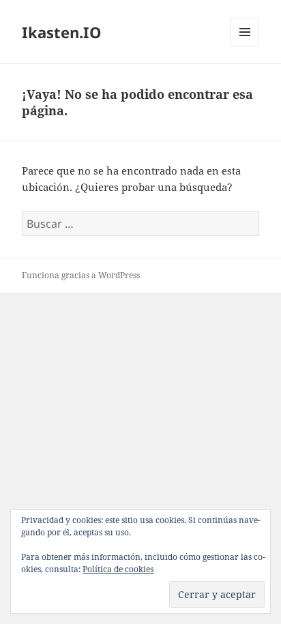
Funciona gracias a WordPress (81, 275)
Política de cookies (118, 569)
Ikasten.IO (62, 32)
